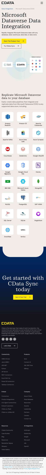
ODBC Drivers (6, 359)
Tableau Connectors (8, 385)
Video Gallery (6, 449)
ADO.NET (4, 365)
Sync (25, 359)
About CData (28, 396)
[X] (6, 339)
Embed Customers (7, 406)
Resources (5, 440)
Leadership (27, 409)
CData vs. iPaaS (6, 409)
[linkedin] (3, 339)
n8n (25, 443)
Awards (26, 406)
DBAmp (26, 368)
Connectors (5, 396)
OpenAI (26, 446)
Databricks (27, 433)
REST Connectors (7, 375)
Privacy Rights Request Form (32, 468)
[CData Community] (14, 339)
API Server (5, 372)
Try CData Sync (9, 46)
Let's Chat (7, 346)
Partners (26, 412)
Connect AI (27, 362)
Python (4, 368)
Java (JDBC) (5, 362)
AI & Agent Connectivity (9, 403)
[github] (10, 339)
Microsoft (27, 440)
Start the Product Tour (12, 41)
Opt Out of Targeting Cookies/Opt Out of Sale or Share (23, 472)
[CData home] (9, 3)
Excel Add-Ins (6, 378)
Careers (26, 415)
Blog (3, 437)
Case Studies (6, 433)
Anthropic (27, 430)
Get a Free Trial (20, 297)
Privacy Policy (8, 467)
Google (26, 437)
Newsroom (27, 403)
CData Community (7, 430)
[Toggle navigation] (41, 3)
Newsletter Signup (7, 443)
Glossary (4, 446)
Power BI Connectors (8, 381)
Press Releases (28, 399)
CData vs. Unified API (8, 412)
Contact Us (27, 419)
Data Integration (7, 9)
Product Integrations (8, 399)
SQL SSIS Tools (28, 365)
